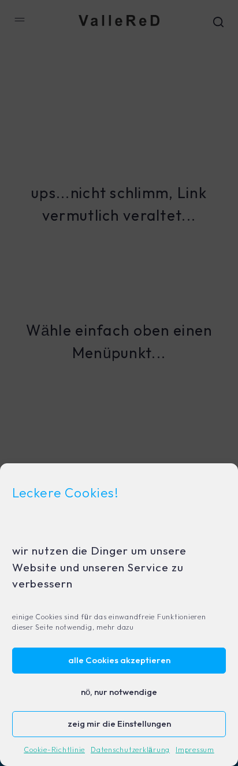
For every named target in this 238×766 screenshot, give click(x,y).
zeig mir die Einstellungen (119, 724)
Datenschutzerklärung (130, 750)
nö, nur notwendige (119, 692)
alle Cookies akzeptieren (119, 660)
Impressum (195, 750)
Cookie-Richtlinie (54, 750)
